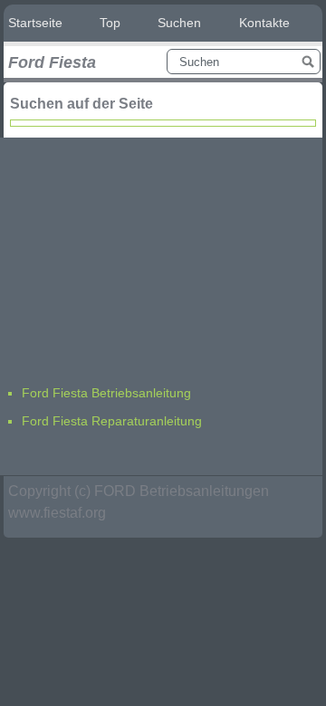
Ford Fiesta (52, 62)
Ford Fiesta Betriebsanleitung (106, 393)
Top (110, 22)
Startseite (35, 22)
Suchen (179, 22)
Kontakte (264, 22)
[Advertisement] (139, 251)
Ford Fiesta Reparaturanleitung (112, 421)
